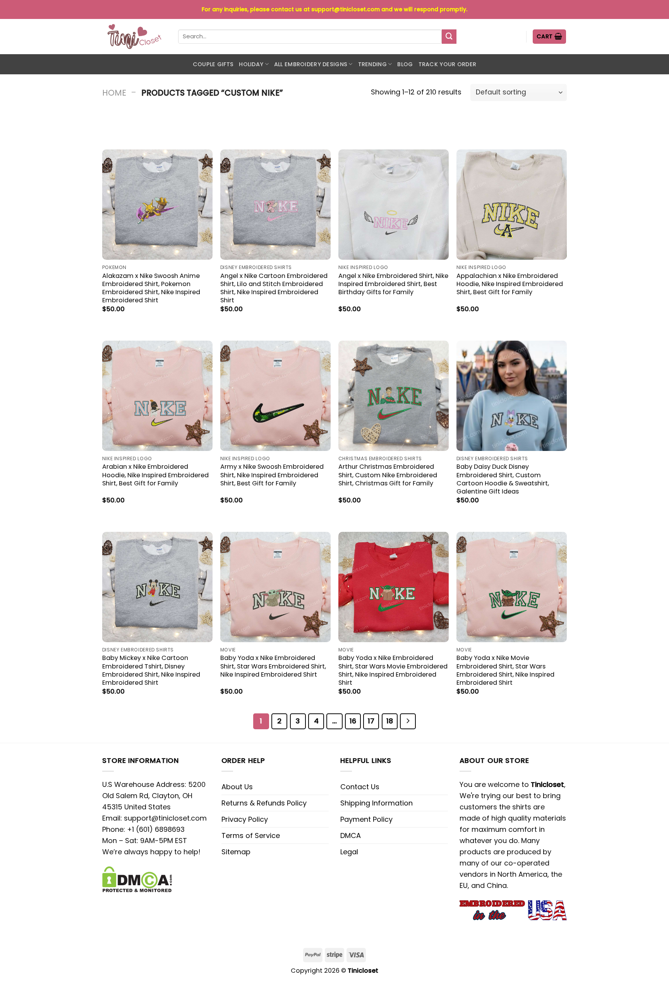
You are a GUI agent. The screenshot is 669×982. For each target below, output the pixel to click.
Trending (372, 64)
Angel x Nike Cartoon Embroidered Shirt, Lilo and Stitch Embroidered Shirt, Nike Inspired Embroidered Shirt (274, 288)
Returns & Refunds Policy (264, 803)
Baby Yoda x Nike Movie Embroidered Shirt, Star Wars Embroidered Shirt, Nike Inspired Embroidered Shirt (505, 670)
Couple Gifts (213, 64)
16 (353, 721)
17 (371, 721)
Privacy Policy (244, 819)
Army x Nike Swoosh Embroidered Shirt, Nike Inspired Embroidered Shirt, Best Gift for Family (272, 475)
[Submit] (449, 36)
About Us (237, 787)
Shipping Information (376, 803)
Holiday (251, 64)
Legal (349, 852)
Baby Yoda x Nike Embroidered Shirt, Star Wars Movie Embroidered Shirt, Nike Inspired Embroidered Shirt (393, 670)
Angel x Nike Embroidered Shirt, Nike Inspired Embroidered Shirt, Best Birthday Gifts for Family (393, 284)
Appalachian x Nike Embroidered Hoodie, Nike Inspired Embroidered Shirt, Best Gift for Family (509, 284)
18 (389, 721)
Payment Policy (366, 819)
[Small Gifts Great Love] (134, 36)
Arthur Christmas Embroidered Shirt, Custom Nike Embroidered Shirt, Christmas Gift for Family (387, 475)
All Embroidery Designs (310, 64)
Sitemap (235, 852)
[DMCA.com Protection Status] (137, 879)
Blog (405, 64)
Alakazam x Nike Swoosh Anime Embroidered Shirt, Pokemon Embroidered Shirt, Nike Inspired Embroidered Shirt (151, 288)
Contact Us (359, 787)
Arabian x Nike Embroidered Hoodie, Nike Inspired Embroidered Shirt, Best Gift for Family (155, 475)
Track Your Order (448, 64)
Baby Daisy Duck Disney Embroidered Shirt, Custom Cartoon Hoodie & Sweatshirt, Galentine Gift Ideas (502, 479)
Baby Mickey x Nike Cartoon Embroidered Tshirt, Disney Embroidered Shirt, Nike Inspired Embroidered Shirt (151, 670)
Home (114, 92)
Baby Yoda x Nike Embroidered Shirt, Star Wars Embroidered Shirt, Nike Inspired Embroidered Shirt (273, 666)
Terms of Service (250, 835)
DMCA (350, 835)
